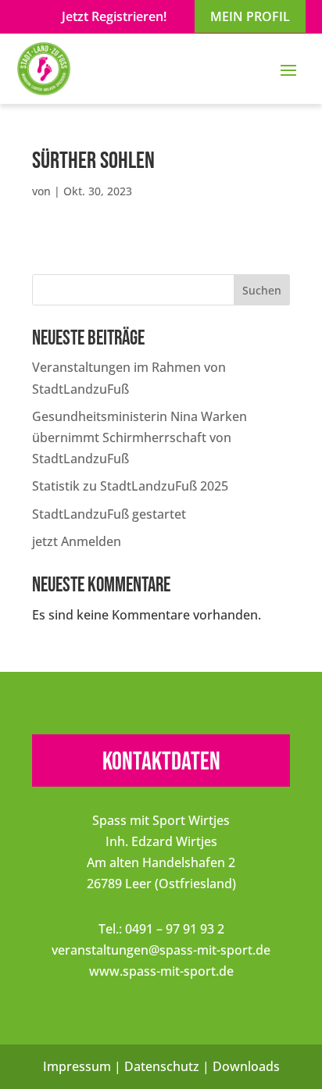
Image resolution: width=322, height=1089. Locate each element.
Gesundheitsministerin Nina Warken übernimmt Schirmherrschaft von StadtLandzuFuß (139, 437)
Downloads (246, 1066)
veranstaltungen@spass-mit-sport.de (161, 950)
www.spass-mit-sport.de (161, 971)
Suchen (261, 290)
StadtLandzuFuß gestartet (109, 514)
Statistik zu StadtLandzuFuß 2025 (130, 486)
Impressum (77, 1066)
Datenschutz (161, 1066)
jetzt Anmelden (76, 541)
